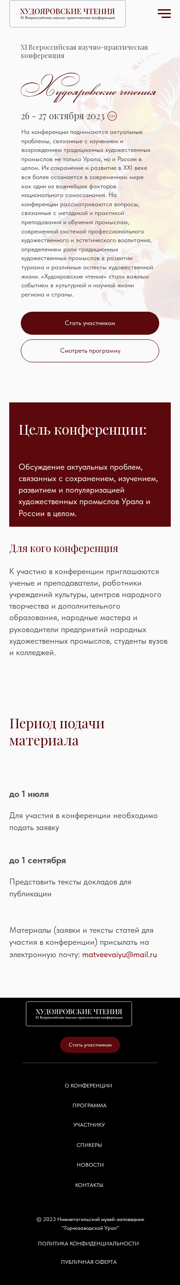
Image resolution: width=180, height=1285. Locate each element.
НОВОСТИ (90, 1184)
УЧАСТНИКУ (89, 1144)
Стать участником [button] (90, 322)
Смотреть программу (90, 350)
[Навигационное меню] (164, 13)
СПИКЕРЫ (89, 1165)
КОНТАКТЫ (89, 1205)
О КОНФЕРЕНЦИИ (88, 1105)
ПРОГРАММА (89, 1125)
